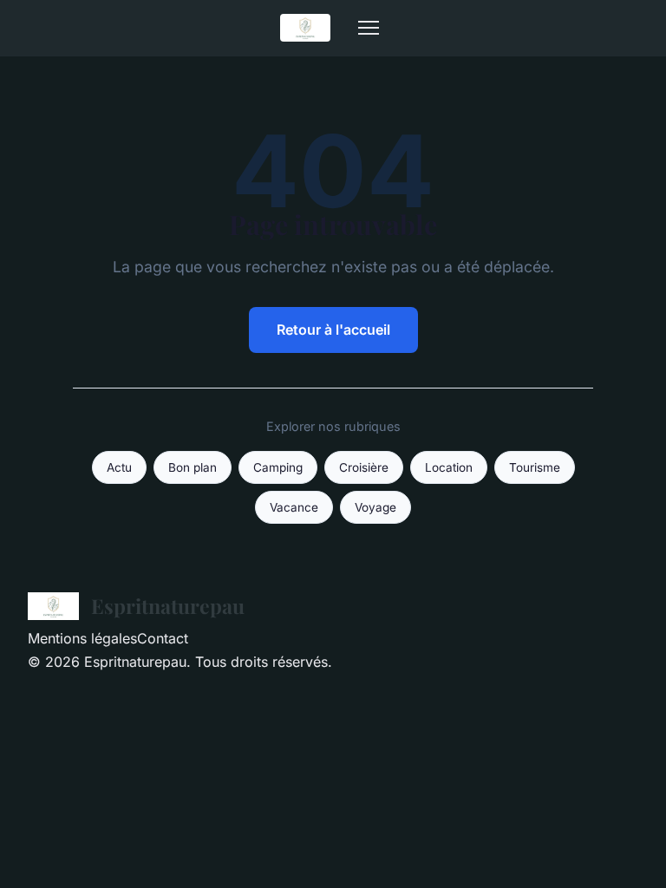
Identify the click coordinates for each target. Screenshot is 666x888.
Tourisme (534, 467)
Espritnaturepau (168, 605)
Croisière (363, 467)
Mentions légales (82, 638)
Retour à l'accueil (333, 329)
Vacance (294, 507)
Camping (278, 467)
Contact (162, 638)
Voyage (375, 507)
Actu (119, 467)
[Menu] (368, 28)
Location (449, 467)
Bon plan (192, 467)
